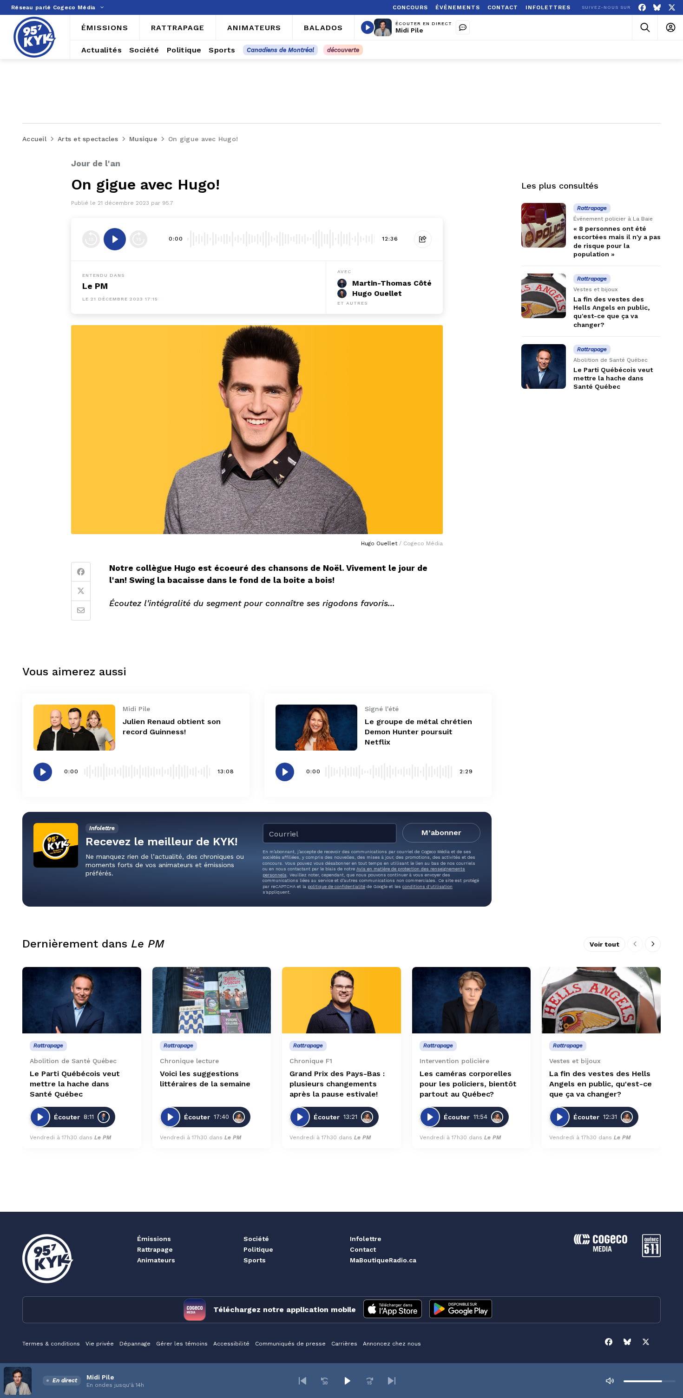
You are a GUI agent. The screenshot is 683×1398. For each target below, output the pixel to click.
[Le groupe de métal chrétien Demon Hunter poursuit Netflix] (316, 728)
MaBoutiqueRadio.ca (383, 1260)
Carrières (344, 1343)
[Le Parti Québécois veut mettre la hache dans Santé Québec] (543, 366)
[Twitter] (81, 591)
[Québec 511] (651, 1254)
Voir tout (604, 944)
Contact (363, 1249)
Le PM (95, 286)
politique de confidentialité (336, 886)
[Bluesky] (657, 7)
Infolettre (365, 1238)
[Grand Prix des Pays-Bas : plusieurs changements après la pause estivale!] (341, 1000)
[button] (302, 1381)
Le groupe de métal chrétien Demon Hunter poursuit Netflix (418, 731)
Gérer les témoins (182, 1343)
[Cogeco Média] (600, 1249)
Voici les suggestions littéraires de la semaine (205, 1078)
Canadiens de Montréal (280, 49)
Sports (254, 1260)
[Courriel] (81, 611)
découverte (343, 49)
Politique (258, 1249)
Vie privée (99, 1343)
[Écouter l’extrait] (115, 239)
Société (256, 1238)
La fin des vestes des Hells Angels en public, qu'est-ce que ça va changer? (600, 1083)
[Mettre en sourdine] (609, 1380)
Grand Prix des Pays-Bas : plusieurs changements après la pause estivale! (337, 1083)
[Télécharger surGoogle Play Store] (460, 1310)
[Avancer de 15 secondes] (138, 239)
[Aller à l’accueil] (34, 37)
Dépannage (135, 1343)
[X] (672, 7)
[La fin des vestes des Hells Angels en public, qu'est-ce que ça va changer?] (543, 296)
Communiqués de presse (290, 1343)
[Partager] (423, 239)
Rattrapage (155, 1249)
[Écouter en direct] (367, 27)
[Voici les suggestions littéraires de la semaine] (211, 1000)
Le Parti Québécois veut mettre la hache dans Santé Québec (613, 378)
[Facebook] (642, 7)
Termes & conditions (51, 1343)
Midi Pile (409, 30)
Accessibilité (231, 1343)
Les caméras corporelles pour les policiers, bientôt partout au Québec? (468, 1083)
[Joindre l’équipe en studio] (463, 27)
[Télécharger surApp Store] (392, 1310)
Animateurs (156, 1260)
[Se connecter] (670, 27)
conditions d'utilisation (427, 886)
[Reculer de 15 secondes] (91, 239)
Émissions (154, 1238)
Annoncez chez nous (392, 1343)
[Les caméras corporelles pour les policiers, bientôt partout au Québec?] (471, 1000)
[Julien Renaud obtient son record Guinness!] (74, 728)
